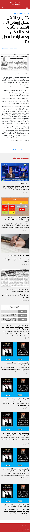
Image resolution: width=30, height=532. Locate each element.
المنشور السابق (13, 48)
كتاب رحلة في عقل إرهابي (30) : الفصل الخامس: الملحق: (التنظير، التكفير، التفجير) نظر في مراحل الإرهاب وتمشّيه (15, 327)
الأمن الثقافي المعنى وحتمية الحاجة (18, 255)
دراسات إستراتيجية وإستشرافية (21, 13)
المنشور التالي (5, 48)
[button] (27, 526)
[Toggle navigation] (27, 8)
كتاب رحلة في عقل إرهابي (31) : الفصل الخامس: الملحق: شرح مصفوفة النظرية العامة (17, 219)
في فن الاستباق (24, 183)
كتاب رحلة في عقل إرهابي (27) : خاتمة (18, 399)
